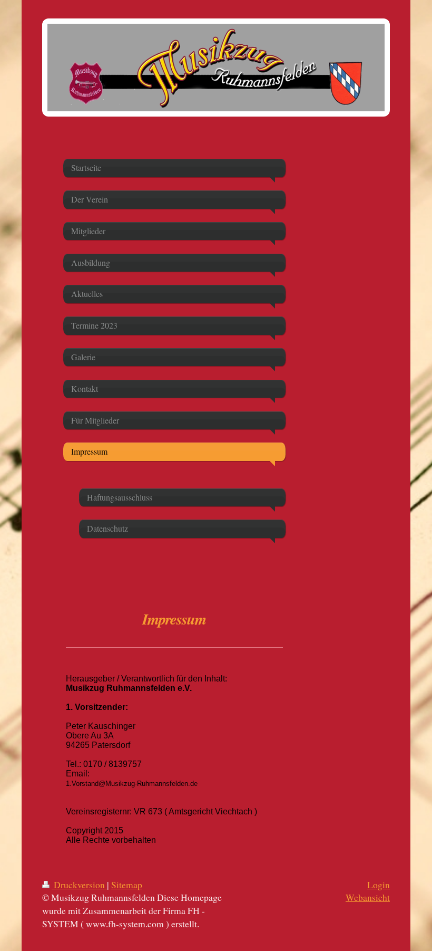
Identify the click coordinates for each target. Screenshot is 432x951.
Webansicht (368, 897)
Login (378, 884)
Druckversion (79, 884)
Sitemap (126, 884)
